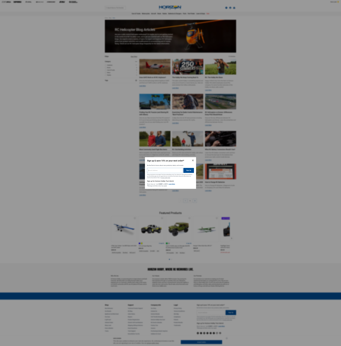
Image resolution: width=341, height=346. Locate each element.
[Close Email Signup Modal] (193, 160)
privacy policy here (165, 177)
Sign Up (188, 170)
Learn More (172, 184)
